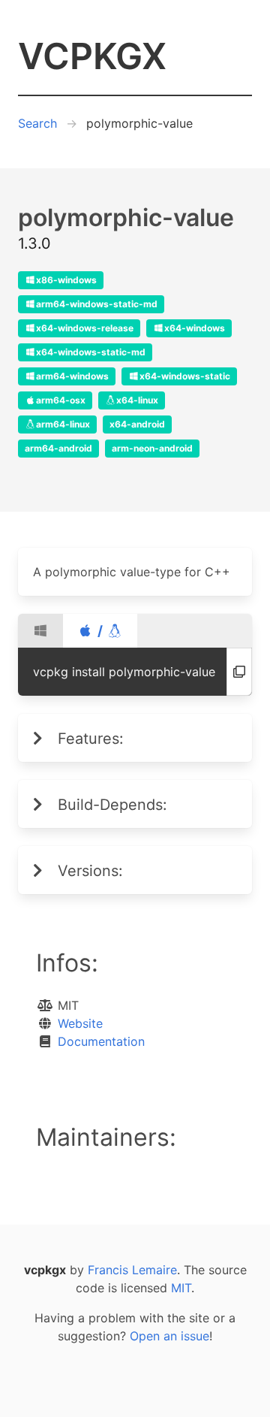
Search (37, 123)
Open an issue (169, 1335)
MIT (181, 1287)
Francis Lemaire (132, 1269)
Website (80, 1023)
